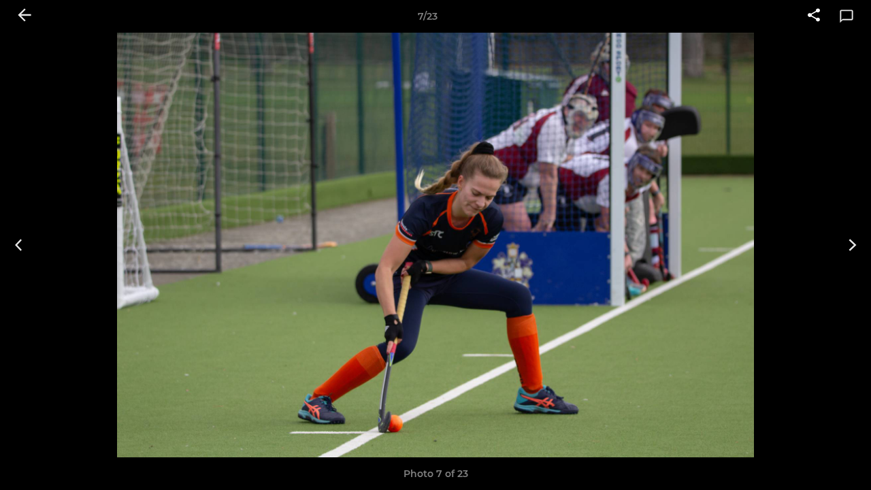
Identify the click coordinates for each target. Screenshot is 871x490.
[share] (814, 16)
